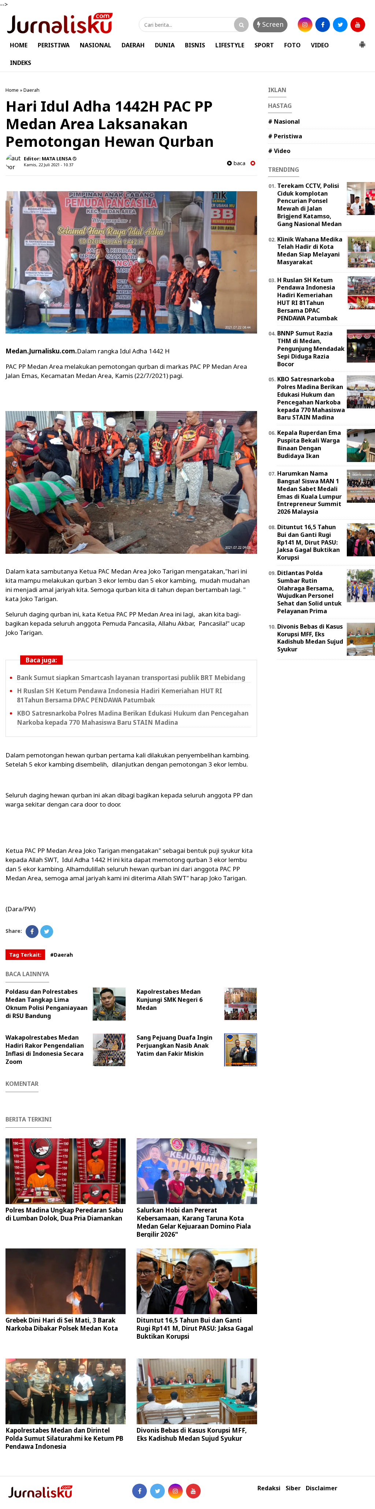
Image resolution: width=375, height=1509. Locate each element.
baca (238, 163)
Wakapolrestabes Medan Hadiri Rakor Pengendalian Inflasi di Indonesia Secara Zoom (44, 1049)
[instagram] (305, 24)
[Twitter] (46, 931)
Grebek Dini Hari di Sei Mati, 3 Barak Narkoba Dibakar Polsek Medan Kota (61, 1324)
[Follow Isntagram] (175, 1491)
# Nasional (284, 121)
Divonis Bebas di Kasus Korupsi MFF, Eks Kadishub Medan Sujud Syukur (192, 1434)
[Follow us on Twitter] (157, 1491)
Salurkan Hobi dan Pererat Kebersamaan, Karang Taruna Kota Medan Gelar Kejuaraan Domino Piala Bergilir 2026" (194, 1222)
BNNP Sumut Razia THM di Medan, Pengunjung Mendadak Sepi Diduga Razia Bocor (311, 348)
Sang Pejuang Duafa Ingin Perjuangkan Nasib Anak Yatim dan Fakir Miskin (174, 1045)
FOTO (292, 45)
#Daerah (61, 954)
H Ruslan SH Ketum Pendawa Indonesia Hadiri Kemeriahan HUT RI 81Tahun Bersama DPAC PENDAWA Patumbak (307, 299)
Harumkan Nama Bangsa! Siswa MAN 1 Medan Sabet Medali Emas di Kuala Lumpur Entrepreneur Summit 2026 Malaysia (309, 492)
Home (12, 90)
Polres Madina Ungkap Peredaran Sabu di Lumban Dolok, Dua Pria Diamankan (64, 1214)
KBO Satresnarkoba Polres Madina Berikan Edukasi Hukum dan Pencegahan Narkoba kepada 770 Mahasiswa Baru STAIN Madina (311, 398)
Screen (271, 24)
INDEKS (20, 63)
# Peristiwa (285, 136)
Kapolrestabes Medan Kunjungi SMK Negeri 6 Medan (170, 1000)
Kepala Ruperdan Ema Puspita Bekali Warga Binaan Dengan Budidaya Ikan (309, 444)
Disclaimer (321, 1488)
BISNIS (195, 45)
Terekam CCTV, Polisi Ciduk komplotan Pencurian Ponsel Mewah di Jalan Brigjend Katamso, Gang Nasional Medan (309, 205)
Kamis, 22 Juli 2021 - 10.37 (48, 164)
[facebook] (322, 24)
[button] (362, 41)
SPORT (264, 45)
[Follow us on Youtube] (193, 1491)
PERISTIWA (54, 45)
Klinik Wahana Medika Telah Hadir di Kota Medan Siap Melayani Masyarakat (309, 250)
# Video (279, 151)
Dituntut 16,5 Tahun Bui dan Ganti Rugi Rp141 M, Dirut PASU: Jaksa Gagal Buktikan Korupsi (195, 1328)
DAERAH (133, 45)
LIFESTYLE (229, 45)
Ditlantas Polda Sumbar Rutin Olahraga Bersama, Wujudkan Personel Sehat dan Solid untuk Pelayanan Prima (309, 592)
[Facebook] (32, 931)
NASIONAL (95, 45)
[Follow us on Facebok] (139, 1491)
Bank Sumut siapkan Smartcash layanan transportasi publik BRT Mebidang (131, 677)
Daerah (31, 90)
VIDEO (320, 45)
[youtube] (357, 24)
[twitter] (340, 24)
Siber (293, 1488)
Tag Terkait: (25, 954)
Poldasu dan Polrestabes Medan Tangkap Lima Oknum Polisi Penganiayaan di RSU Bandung (46, 1004)
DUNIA (165, 45)
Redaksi (269, 1488)
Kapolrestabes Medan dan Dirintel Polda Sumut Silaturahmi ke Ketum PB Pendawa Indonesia (64, 1438)
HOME (18, 45)
